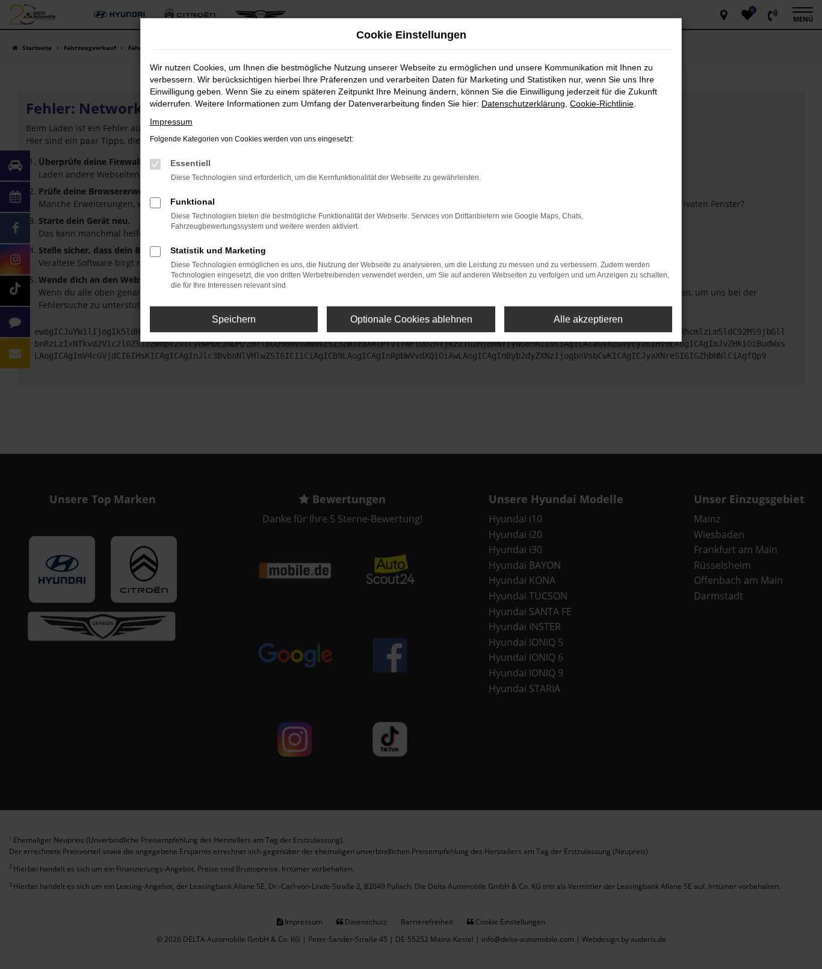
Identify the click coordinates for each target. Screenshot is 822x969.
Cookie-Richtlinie (602, 103)
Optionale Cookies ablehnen (411, 319)
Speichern (234, 319)
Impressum (171, 121)
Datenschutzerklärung (523, 103)
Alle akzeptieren (588, 319)
